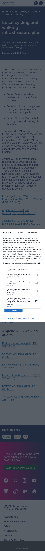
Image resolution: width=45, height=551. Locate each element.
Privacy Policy (35, 318)
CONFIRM (14, 310)
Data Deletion (10, 318)
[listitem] (22, 269)
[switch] (36, 275)
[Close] (41, 233)
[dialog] (22, 275)
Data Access (22, 318)
